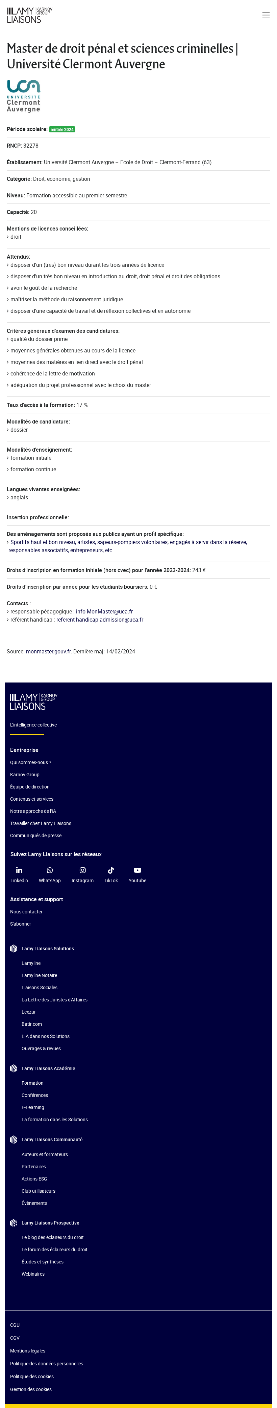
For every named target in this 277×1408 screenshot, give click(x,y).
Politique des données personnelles (46, 1363)
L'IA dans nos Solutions (46, 1036)
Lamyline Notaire (39, 975)
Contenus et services (31, 799)
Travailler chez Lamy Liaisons (40, 823)
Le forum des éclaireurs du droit (54, 1249)
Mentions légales (27, 1350)
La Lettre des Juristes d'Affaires (54, 999)
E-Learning (33, 1107)
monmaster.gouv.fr (48, 651)
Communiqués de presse (35, 835)
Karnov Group (25, 774)
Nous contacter (26, 911)
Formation (33, 1083)
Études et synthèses (43, 1261)
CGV (15, 1338)
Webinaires (33, 1274)
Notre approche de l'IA (33, 811)
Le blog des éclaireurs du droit (53, 1237)
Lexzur (29, 1012)
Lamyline (31, 963)
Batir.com (32, 1024)
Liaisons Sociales (39, 987)
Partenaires (34, 1166)
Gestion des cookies (31, 1389)
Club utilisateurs (38, 1191)
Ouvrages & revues (41, 1048)
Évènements (34, 1203)
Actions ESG (34, 1178)
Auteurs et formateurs (45, 1154)
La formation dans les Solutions (55, 1119)
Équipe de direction (30, 786)
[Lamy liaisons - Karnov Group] (32, 15)
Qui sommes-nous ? (30, 762)
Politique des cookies (32, 1376)
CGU (15, 1325)
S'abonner (20, 923)
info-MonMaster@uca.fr (104, 611)
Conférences (35, 1095)
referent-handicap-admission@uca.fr (99, 619)
